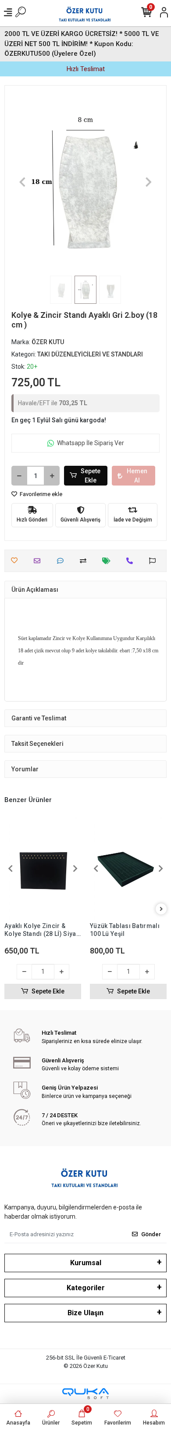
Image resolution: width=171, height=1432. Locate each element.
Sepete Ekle (90, 476)
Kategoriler (86, 1288)
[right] (161, 909)
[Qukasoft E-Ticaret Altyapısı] (85, 1393)
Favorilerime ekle (40, 494)
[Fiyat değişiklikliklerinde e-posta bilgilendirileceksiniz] (108, 560)
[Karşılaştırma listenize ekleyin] (85, 560)
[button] (22, 181)
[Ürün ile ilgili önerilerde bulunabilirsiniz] (154, 560)
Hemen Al (137, 476)
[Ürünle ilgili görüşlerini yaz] (62, 560)
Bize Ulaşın (85, 1313)
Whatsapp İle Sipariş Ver (90, 442)
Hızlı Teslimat (86, 69)
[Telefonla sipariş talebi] (131, 560)
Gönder (151, 1234)
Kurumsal (85, 1263)
